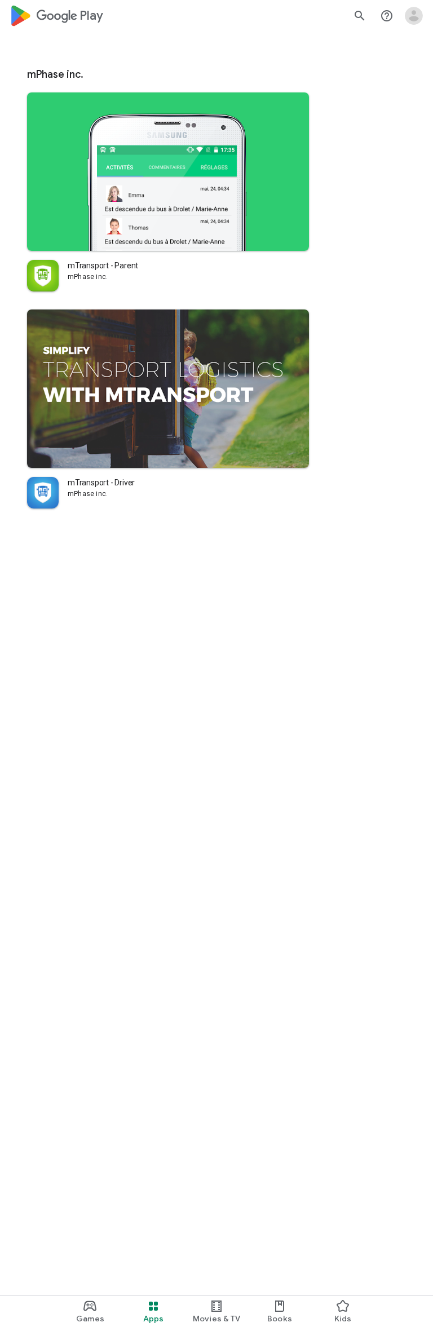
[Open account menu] (413, 15)
